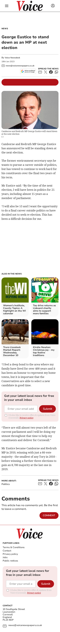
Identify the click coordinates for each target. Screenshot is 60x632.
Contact (7, 550)
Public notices (10, 560)
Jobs (5, 557)
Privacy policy (10, 554)
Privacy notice (26, 418)
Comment (49, 515)
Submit (47, 409)
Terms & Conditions (13, 547)
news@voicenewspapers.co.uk (25, 625)
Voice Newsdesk (12, 57)
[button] (7, 6)
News (5, 28)
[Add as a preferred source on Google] (28, 71)
